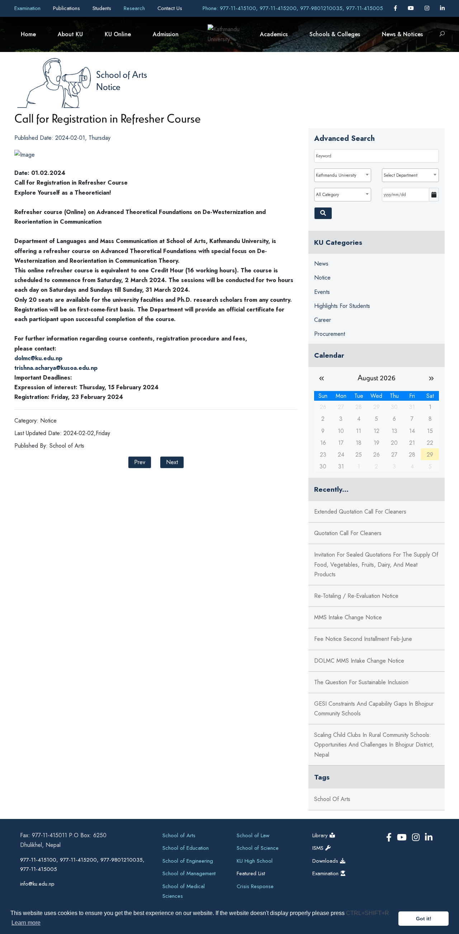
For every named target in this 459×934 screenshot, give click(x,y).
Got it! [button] (423, 918)
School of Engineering (187, 861)
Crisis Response (255, 886)
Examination (28, 8)
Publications (67, 8)
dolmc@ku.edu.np (38, 358)
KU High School (255, 861)
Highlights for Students (342, 306)
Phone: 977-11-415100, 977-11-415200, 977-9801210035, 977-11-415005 (293, 8)
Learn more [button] (26, 923)
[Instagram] (428, 8)
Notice (108, 86)
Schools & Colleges (334, 34)
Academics (274, 34)
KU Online (118, 34)
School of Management (189, 873)
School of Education (185, 848)
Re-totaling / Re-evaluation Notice (356, 596)
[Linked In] (442, 8)
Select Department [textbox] (400, 175)
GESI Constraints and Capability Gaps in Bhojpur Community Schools (374, 709)
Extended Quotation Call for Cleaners (360, 511)
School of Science (258, 848)
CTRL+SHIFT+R (367, 913)
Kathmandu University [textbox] (336, 175)
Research (135, 8)
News (321, 263)
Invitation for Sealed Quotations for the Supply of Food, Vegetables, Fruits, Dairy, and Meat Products (376, 564)
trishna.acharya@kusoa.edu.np (56, 368)
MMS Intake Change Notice (348, 617)
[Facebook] (396, 8)
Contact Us (169, 8)
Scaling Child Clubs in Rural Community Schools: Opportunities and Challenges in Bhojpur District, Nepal (374, 744)
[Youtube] (412, 8)
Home (28, 34)
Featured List (251, 873)
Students (103, 8)
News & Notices (402, 34)
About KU (70, 34)
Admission (166, 34)
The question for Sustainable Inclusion (361, 682)
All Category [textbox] (327, 194)
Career (322, 320)
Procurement (329, 334)
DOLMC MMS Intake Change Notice (359, 661)
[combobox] (342, 175)
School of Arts (121, 74)
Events (322, 292)
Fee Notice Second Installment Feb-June (363, 639)
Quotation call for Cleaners (348, 533)
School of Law (253, 835)
